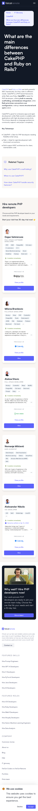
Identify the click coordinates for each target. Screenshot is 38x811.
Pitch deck (6, 779)
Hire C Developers (8, 672)
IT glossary (6, 763)
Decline (20, 807)
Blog (3, 753)
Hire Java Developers (9, 683)
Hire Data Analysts (8, 728)
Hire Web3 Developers (10, 712)
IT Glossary (18, 13)
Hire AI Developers (8, 688)
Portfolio (5, 774)
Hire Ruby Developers (10, 707)
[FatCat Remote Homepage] (10, 3)
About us (5, 747)
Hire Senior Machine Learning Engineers (16, 723)
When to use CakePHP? (14, 176)
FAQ (3, 758)
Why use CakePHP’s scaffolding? (18, 169)
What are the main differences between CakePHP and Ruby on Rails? (18, 22)
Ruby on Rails (17, 89)
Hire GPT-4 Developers (10, 667)
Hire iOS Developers (9, 702)
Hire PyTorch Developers (11, 677)
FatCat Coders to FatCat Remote (14, 769)
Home (8, 13)
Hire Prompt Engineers (10, 661)
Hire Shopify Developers (10, 718)
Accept (31, 807)
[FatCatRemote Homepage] (8, 629)
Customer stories (8, 742)
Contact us (8, 645)
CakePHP (9, 16)
